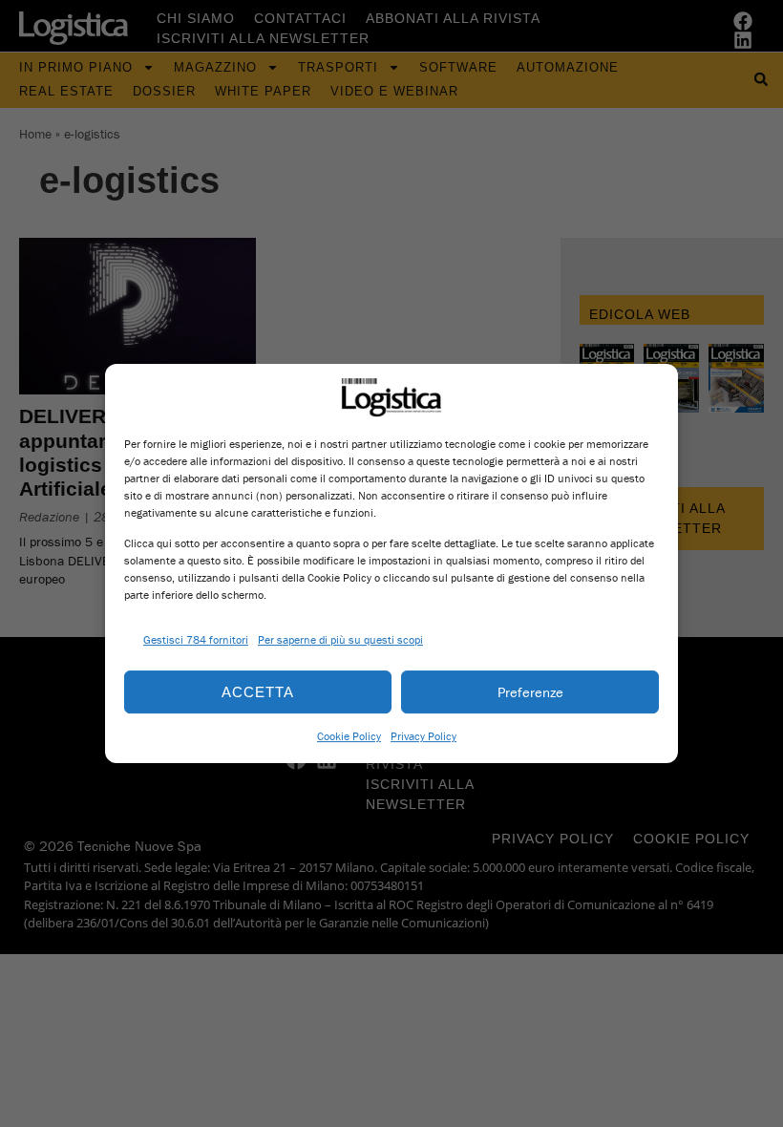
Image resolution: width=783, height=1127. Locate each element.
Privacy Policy (423, 736)
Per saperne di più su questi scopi (340, 639)
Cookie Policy (349, 736)
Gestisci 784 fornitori (195, 639)
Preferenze (530, 692)
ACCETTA (258, 692)
